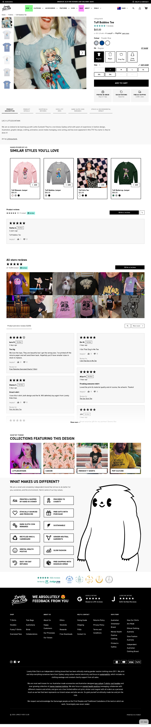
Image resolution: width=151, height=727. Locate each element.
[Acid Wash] (83, 195)
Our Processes (49, 633)
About (87, 8)
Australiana (30, 625)
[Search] (133, 8)
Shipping (80, 625)
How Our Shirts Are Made (133, 622)
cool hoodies (115, 683)
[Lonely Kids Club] (6, 8)
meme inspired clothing (59, 686)
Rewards (63, 629)
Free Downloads (66, 634)
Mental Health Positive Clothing (116, 635)
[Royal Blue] (102, 43)
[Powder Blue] (96, 43)
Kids (73, 8)
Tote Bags (30, 620)
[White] (107, 43)
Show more (74, 422)
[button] (82, 52)
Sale (81, 8)
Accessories (50, 8)
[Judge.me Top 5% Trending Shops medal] (109, 579)
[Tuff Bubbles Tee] (7, 22)
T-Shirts (13, 620)
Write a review (124, 212)
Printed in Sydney (114, 645)
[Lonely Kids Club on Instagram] (11, 662)
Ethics (62, 620)
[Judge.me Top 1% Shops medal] (99, 579)
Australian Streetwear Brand (115, 623)
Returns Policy (99, 620)
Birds (28, 629)
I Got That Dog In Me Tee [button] (88, 361)
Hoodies (13, 625)
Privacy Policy (98, 625)
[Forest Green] (113, 195)
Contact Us (81, 634)
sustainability (105, 674)
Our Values (48, 637)
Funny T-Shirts (15, 629)
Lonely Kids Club (22, 715)
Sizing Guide (82, 620)
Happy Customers (48, 627)
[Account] (140, 8)
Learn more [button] (125, 33)
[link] (121, 25)
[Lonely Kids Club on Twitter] (19, 662)
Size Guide (145, 65)
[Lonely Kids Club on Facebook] (15, 662)
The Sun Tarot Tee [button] (86, 398)
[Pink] (12, 195)
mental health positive (91, 686)
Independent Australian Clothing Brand (132, 648)
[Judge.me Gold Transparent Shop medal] (89, 579)
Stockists (63, 625)
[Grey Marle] (16, 195)
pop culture (99, 683)
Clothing (37, 8)
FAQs (79, 629)
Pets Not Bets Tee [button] (15, 409)
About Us (47, 620)
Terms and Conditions (97, 631)
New (27, 8)
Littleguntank (98, 19)
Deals (96, 8)
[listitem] (17, 283)
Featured (63, 8)
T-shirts (107, 683)
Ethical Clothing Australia (133, 630)
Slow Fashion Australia (132, 638)
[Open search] (128, 326)
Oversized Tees (16, 634)
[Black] (19, 195)
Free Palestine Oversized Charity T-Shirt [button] (23, 369)
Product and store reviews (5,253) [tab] (19, 326)
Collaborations (31, 634)
